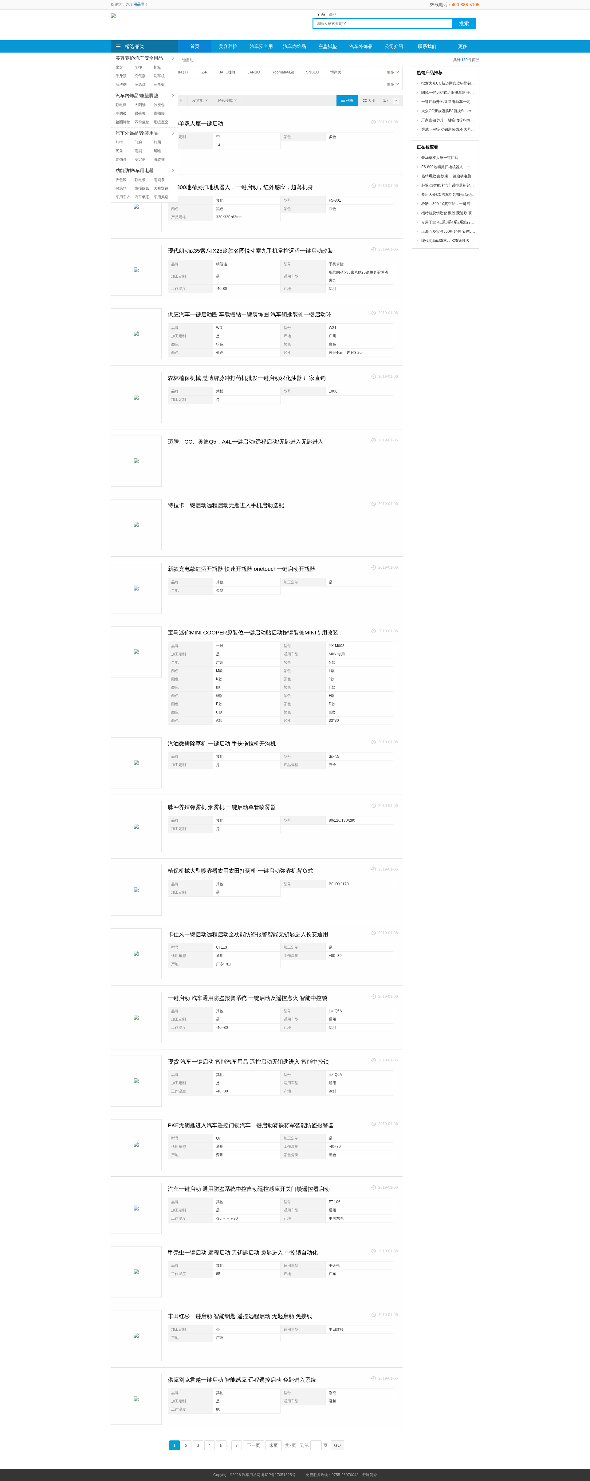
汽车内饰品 (294, 46)
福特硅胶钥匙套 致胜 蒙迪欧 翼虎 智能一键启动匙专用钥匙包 (471, 213)
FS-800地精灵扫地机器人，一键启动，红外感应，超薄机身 (240, 187)
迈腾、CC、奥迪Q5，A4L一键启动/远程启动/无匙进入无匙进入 (245, 442)
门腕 (138, 142)
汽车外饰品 (360, 46)
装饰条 (121, 159)
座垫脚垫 (327, 46)
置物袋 (159, 113)
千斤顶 (121, 76)
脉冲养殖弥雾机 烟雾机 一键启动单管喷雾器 (222, 807)
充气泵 (140, 76)
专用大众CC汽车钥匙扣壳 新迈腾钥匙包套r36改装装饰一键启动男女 (477, 194)
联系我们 (427, 46)
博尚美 (335, 72)
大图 (371, 100)
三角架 (159, 84)
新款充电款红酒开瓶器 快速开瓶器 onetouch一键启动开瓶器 (241, 569)
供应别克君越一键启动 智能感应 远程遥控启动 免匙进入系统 (242, 1380)
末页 (273, 1445)
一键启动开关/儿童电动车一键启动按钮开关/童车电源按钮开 (470, 102)
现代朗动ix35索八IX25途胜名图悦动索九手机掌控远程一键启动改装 (250, 251)
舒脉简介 (369, 1475)
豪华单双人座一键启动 (195, 123)
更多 (390, 72)
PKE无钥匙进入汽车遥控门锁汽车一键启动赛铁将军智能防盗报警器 (251, 1125)
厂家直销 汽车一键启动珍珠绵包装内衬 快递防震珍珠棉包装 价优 (474, 120)
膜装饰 (159, 159)
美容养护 (228, 46)
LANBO (253, 72)
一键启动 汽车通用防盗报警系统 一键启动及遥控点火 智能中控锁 (247, 998)
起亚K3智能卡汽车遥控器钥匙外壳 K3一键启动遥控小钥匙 (468, 185)
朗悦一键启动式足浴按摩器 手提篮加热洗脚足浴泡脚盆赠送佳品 (473, 92)
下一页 (253, 1445)
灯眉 (157, 142)
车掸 (138, 67)
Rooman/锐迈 (283, 72)
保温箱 (121, 188)
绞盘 (119, 67)
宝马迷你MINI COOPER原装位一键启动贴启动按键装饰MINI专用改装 (253, 633)
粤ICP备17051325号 (278, 1475)
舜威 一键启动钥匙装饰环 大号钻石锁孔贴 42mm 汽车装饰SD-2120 (476, 129)
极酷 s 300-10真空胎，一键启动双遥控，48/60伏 (461, 204)
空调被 (121, 113)
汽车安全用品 (261, 48)
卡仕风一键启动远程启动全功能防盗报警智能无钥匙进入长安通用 (248, 934)
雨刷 (138, 151)
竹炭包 (159, 105)
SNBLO (312, 72)
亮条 (119, 151)
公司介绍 (394, 46)
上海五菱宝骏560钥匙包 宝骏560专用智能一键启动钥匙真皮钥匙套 (476, 231)
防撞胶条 (142, 188)
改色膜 (121, 180)
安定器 (140, 159)
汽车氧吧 (142, 197)
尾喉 (157, 151)
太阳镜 (140, 105)
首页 (194, 46)
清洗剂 (121, 84)
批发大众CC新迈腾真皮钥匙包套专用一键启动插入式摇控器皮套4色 (476, 83)
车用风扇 (161, 197)
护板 (157, 67)
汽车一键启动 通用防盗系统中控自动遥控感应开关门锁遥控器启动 (249, 1189)
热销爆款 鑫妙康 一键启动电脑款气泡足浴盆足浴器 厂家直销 (470, 176)
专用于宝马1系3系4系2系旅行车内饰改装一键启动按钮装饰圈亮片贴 (477, 222)
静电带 (140, 180)
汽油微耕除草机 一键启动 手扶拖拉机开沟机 (222, 744)
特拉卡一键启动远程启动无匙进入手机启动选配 (226, 505)
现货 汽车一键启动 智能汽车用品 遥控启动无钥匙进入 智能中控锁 (248, 1062)
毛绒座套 (161, 122)
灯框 (119, 142)
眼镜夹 (140, 113)
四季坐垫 (142, 122)
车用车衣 (123, 197)
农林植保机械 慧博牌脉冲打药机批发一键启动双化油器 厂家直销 (247, 378)
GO (337, 1445)
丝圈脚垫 (123, 122)
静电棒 (121, 105)
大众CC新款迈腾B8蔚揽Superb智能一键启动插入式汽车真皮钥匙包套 (478, 111)
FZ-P (203, 72)
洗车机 (159, 76)
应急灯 (140, 84)
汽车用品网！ (137, 4)
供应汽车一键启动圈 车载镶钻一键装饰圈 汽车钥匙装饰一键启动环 (249, 314)
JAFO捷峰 (227, 72)
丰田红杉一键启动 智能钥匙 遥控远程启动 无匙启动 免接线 (240, 1316)
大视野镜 (161, 188)
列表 (349, 100)
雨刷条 (159, 180)
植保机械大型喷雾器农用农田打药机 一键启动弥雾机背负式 (240, 871)
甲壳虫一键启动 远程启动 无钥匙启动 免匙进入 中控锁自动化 (243, 1253)
